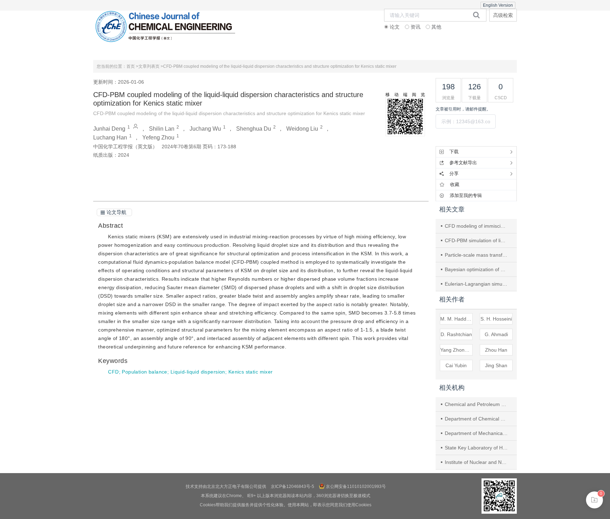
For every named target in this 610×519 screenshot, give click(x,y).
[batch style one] (594, 500)
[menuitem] (116, 51)
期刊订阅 (446, 51)
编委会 (210, 51)
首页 (116, 51)
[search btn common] (476, 15)
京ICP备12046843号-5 (292, 486)
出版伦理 (258, 51)
